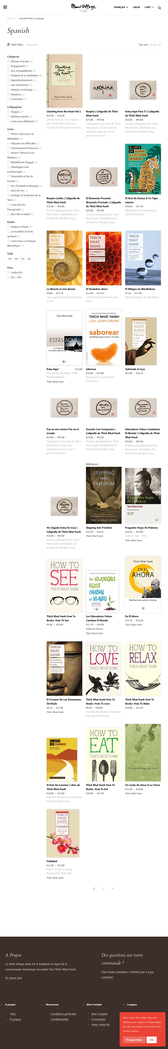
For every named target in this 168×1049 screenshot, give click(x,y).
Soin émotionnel (21, 84)
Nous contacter (100, 1024)
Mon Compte (99, 1014)
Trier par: (144, 44)
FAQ (12, 1014)
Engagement (20, 66)
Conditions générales (63, 1014)
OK (152, 1039)
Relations (17, 94)
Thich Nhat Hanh (55, 381)
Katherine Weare (94, 628)
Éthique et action (22, 61)
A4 (16, 258)
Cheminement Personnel (26, 148)
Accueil (10, 18)
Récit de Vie (19, 190)
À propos (15, 1019)
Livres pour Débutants (24, 121)
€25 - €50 (16, 277)
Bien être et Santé (22, 214)
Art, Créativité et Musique (26, 185)
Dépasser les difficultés (25, 143)
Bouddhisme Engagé (24, 162)
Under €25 (16, 272)
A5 (10, 258)
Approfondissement (24, 80)
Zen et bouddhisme (23, 70)
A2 (29, 258)
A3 (22, 258)
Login (136, 7)
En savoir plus (13, 978)
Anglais (17, 111)
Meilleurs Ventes (21, 116)
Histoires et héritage (23, 89)
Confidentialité (59, 1019)
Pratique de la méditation (26, 75)
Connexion (18, 99)
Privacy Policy (134, 1039)
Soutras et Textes (21, 226)
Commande (98, 1019)
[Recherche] (160, 8)
